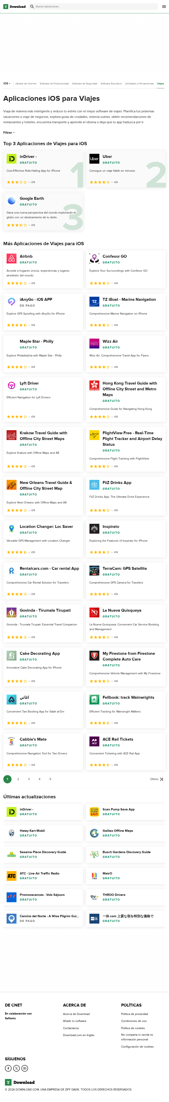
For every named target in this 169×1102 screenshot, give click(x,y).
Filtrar (7, 133)
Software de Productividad (54, 83)
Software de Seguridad (84, 83)
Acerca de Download (76, 1014)
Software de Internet (25, 83)
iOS (5, 83)
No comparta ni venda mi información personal (137, 1037)
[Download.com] (14, 6)
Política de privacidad (134, 1014)
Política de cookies (133, 1028)
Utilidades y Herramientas (139, 83)
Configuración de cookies (137, 1046)
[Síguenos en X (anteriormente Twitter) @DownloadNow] (16, 1068)
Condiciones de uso (134, 1021)
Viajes (160, 83)
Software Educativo (111, 83)
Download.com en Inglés (78, 1035)
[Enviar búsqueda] (32, 6)
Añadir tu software (74, 1021)
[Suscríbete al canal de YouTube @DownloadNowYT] (24, 1068)
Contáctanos (71, 1028)
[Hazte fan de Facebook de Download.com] (8, 1068)
